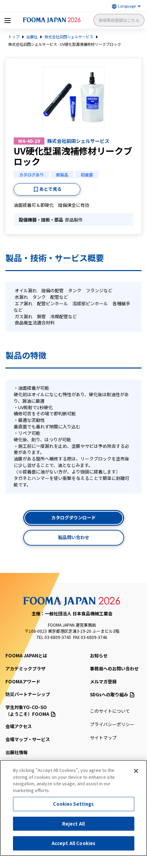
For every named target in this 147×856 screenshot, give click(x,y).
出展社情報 (16, 752)
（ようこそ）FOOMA (27, 710)
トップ (13, 36)
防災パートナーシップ (27, 694)
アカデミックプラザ (25, 668)
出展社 (32, 36)
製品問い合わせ (73, 537)
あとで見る (50, 189)
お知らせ (99, 655)
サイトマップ (103, 737)
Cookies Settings (73, 804)
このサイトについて (110, 711)
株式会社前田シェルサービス (68, 36)
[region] (73, 808)
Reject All (73, 823)
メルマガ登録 (103, 681)
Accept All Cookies (73, 843)
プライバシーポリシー (112, 724)
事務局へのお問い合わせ (114, 668)
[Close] (136, 770)
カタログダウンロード (73, 517)
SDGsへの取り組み (109, 694)
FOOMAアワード (22, 681)
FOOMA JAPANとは (26, 655)
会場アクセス (18, 726)
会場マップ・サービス (27, 739)
